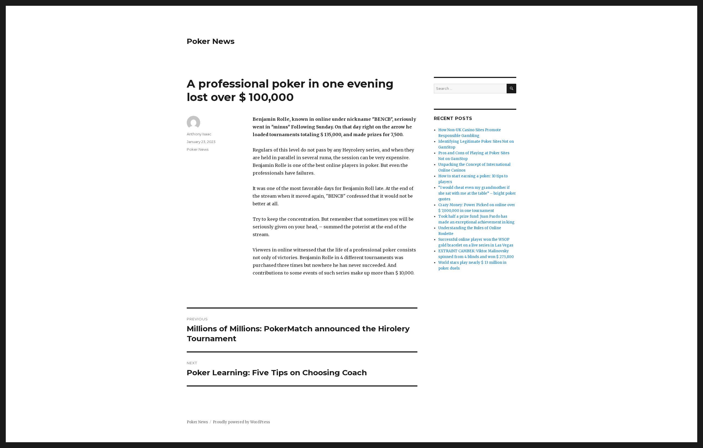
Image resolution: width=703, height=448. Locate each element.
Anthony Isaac (199, 134)
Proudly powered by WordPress (241, 422)
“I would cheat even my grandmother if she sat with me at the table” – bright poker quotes (477, 193)
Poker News (211, 41)
